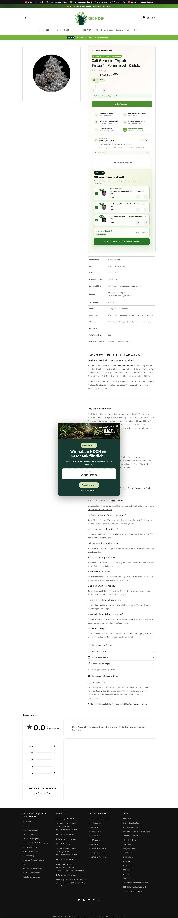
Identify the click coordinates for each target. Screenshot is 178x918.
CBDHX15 (89, 475)
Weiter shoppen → (89, 490)
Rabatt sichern (89, 485)
